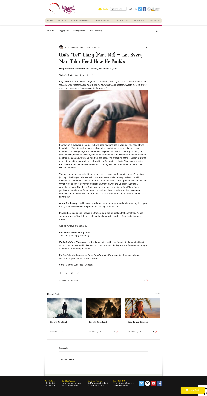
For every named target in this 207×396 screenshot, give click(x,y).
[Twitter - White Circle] (147, 383)
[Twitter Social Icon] (140, 9)
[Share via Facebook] (60, 273)
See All (157, 294)
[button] (157, 31)
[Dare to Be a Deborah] (142, 308)
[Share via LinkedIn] (72, 273)
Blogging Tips (63, 31)
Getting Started (79, 31)
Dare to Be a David (98, 322)
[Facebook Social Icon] (144, 9)
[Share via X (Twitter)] (66, 273)
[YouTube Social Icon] (153, 383)
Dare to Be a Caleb (58, 322)
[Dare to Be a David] (103, 308)
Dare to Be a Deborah (138, 322)
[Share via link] (78, 273)
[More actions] (146, 47)
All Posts (50, 31)
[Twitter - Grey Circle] (149, 9)
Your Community (96, 31)
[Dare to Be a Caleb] (64, 308)
